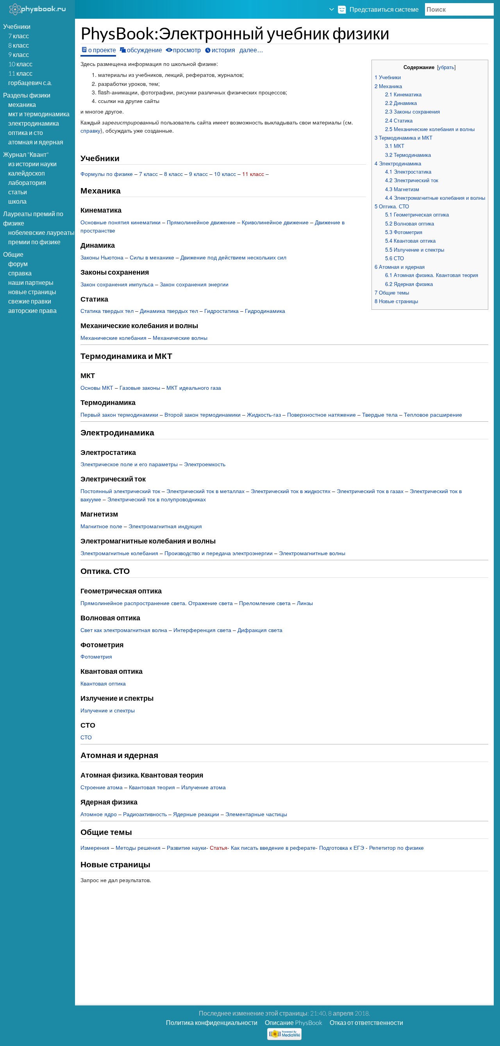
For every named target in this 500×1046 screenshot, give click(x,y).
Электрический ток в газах (370, 491)
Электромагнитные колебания (119, 553)
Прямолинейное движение (201, 222)
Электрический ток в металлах (205, 491)
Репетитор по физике (396, 847)
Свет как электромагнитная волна (123, 630)
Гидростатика (221, 310)
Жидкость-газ (264, 414)
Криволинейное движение (275, 222)
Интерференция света (202, 630)
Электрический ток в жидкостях (290, 491)
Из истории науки (32, 163)
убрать (446, 67)
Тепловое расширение (433, 414)
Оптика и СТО (25, 132)
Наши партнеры (31, 282)
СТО (86, 737)
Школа (17, 201)
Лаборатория (27, 182)
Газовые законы (140, 387)
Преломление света (265, 603)
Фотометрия (96, 656)
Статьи (17, 191)
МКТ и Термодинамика (39, 113)
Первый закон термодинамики (119, 414)
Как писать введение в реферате (273, 847)
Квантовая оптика (103, 683)
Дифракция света (260, 630)
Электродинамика (33, 123)
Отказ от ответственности (366, 1022)
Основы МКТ (96, 387)
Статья (218, 847)
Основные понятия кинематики (120, 222)
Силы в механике (152, 257)
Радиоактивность (145, 814)
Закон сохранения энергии (194, 284)
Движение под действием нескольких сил (233, 257)
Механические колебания (113, 337)
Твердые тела (380, 414)
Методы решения (138, 847)
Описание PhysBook (293, 1022)
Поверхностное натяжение (321, 414)
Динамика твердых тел (169, 310)
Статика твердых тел (107, 310)
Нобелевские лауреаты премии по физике (41, 237)
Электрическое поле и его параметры (129, 464)
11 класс (20, 73)
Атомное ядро (98, 814)
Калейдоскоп (26, 173)
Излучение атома (203, 787)
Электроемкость (204, 464)
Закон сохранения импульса (117, 284)
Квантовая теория (152, 787)
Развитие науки (186, 847)
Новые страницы (32, 291)
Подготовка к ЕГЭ (341, 847)
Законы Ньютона (101, 257)
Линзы (305, 603)
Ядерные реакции (196, 814)
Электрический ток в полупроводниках (156, 499)
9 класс (18, 54)
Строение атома (101, 787)
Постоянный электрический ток (120, 491)
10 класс (20, 63)
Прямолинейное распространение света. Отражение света (156, 603)
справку (90, 130)
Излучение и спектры (107, 710)
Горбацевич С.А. (30, 82)
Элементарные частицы (256, 814)
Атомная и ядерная (35, 142)
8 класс (18, 45)
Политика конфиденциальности (211, 1022)
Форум (18, 263)
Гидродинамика (265, 310)
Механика (22, 104)
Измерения (94, 847)
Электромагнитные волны (312, 553)
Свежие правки (29, 301)
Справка (20, 273)
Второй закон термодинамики (202, 414)
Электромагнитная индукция (165, 526)
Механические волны (180, 337)
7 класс (18, 35)
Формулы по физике (106, 174)
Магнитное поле (101, 526)
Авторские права (32, 310)
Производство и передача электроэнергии (218, 553)
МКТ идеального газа (193, 387)
